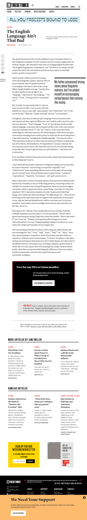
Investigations (40, 11)
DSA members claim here (43, 283)
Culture (9, 27)
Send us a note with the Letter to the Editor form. (49, 326)
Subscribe (65, 7)
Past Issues (30, 494)
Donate (72, 7)
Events (52, 11)
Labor (9, 11)
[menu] (32, 5)
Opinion (28, 11)
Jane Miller (11, 45)
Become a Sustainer (43, 494)
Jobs (68, 492)
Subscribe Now (66, 463)
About (57, 7)
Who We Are (30, 492)
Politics (18, 11)
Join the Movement (18, 513)
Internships (71, 494)
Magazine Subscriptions (58, 493)
